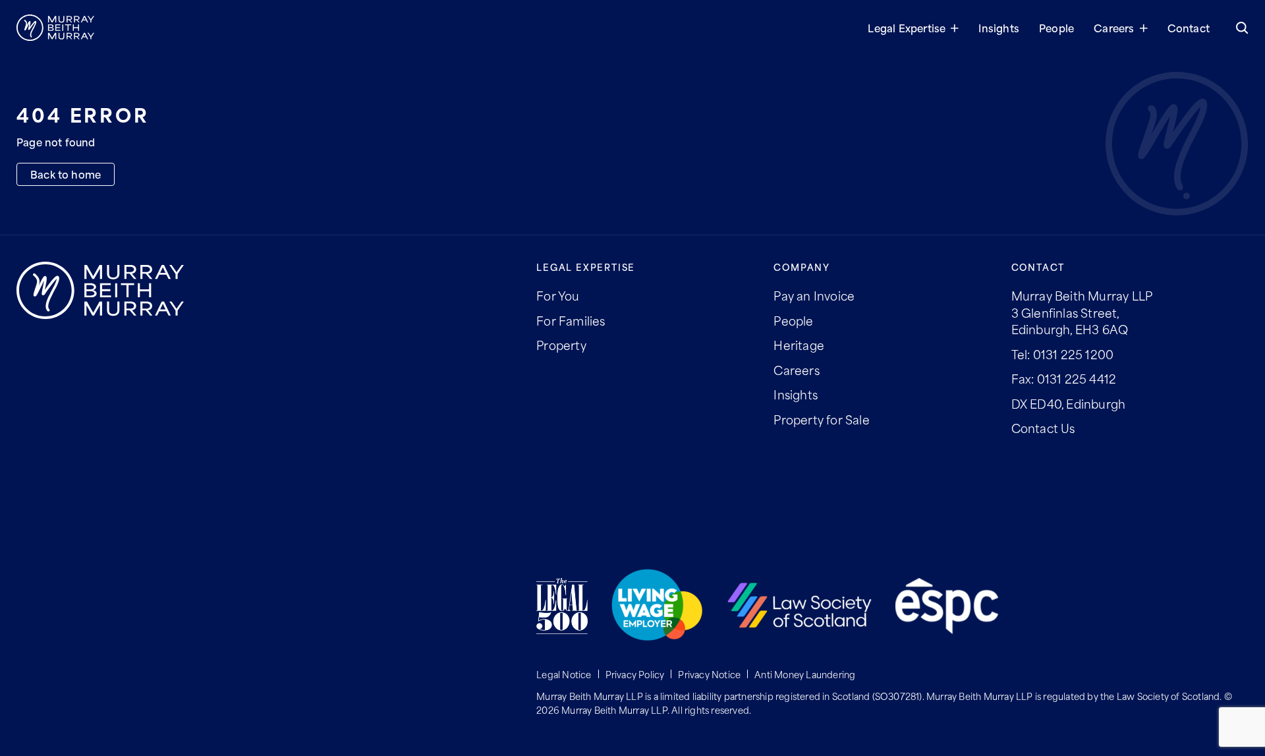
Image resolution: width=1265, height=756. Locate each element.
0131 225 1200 (1073, 354)
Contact (1188, 27)
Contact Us (1043, 428)
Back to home (65, 173)
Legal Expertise (906, 27)
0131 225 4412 (1077, 378)
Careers (1114, 27)
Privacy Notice (709, 674)
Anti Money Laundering (804, 674)
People (1056, 27)
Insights (998, 27)
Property (561, 344)
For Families (570, 320)
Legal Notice (563, 674)
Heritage (798, 344)
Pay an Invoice (814, 295)
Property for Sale (821, 419)
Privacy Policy (635, 674)
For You (557, 295)
